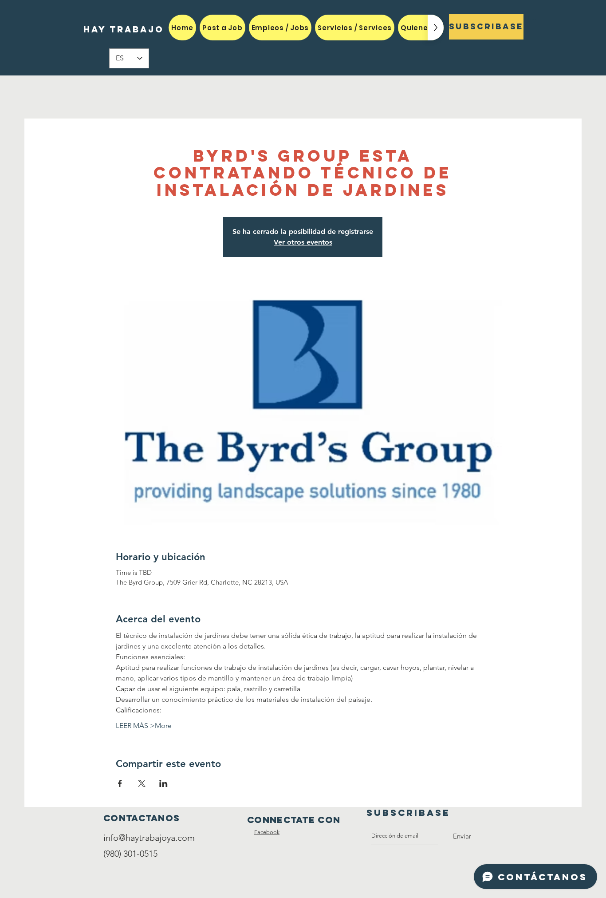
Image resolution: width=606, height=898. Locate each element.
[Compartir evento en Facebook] (120, 783)
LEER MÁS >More (144, 725)
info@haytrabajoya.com (149, 837)
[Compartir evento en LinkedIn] (163, 783)
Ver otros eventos (303, 242)
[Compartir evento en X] (142, 783)
